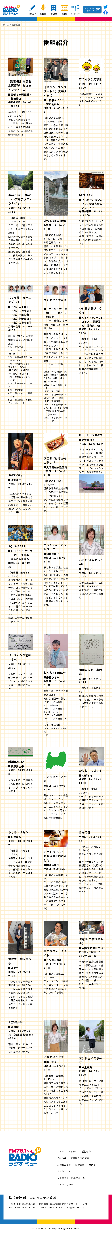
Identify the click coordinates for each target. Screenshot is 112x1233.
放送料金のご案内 (80, 1158)
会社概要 (61, 1158)
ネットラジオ (64, 1171)
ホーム (60, 1151)
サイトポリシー (65, 1184)
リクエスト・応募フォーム (71, 1177)
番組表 (92, 1164)
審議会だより (64, 1164)
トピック (73, 1151)
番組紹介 (86, 1151)
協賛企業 (79, 1164)
